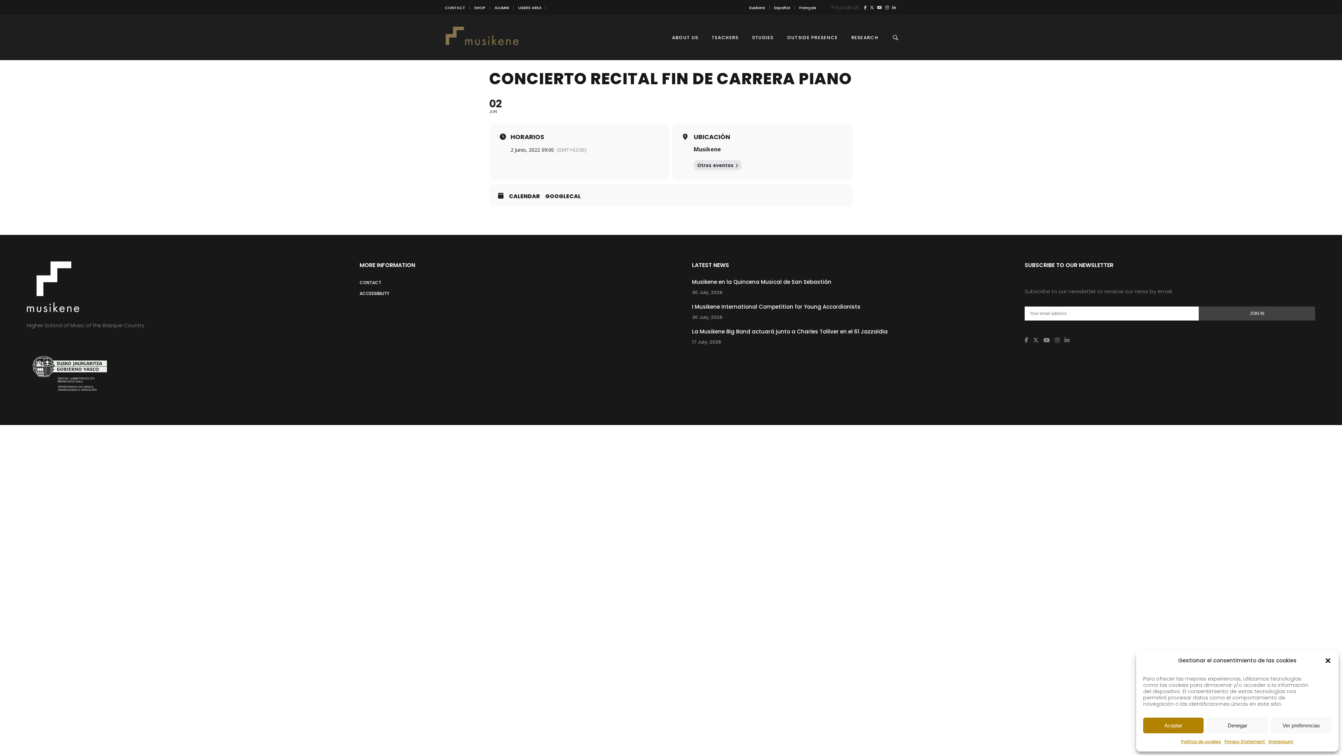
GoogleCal (563, 196)
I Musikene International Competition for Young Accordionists (776, 306)
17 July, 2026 (706, 342)
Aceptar (1173, 725)
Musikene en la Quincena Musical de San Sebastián (761, 282)
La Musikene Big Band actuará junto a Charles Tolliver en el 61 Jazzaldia (790, 331)
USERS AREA (530, 7)
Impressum (1281, 742)
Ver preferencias (1301, 725)
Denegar (1237, 725)
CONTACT (455, 7)
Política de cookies (1201, 742)
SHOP (479, 7)
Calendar (524, 196)
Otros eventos (715, 165)
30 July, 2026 (707, 292)
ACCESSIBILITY (374, 293)
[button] (1328, 660)
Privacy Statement (1245, 742)
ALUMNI (502, 7)
